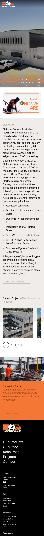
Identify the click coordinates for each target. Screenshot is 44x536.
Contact (9, 462)
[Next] (39, 82)
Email (5, 488)
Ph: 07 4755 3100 (9, 525)
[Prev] (26, 82)
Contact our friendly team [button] (15, 281)
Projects (9, 457)
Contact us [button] (9, 413)
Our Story (10, 447)
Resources (11, 452)
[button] (22, 103)
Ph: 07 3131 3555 (9, 485)
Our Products (13, 442)
